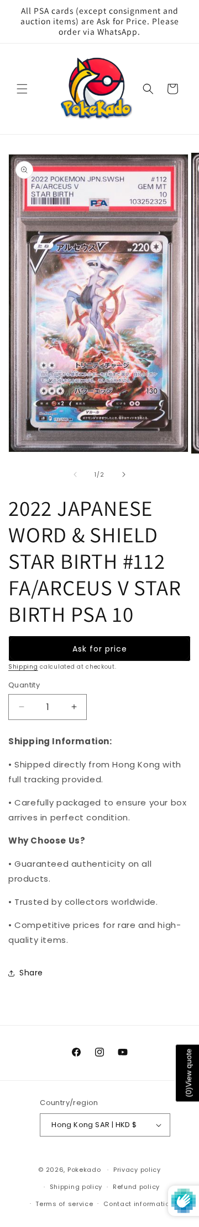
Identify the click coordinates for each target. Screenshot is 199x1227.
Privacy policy (137, 1169)
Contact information (138, 1203)
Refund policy (136, 1186)
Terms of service (64, 1203)
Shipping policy (76, 1186)
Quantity (24, 685)
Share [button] (31, 972)
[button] (22, 89)
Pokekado (84, 1169)
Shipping (23, 667)
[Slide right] (124, 474)
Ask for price (99, 648)
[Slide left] (75, 474)
